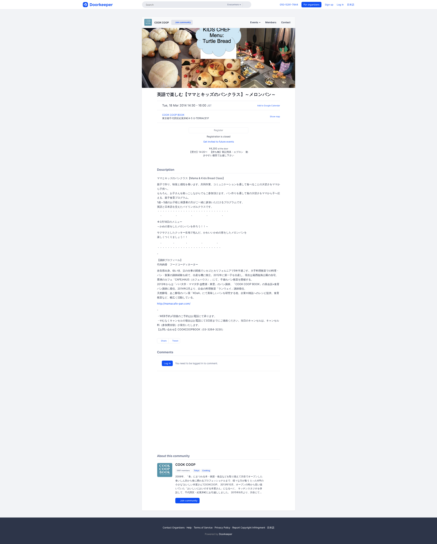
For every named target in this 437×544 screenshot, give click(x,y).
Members (270, 22)
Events (254, 22)
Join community (183, 22)
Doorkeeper (225, 534)
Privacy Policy (222, 527)
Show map (275, 116)
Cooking (206, 470)
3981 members (183, 470)
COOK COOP (161, 22)
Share (163, 340)
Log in (340, 4)
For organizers (311, 4)
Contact (285, 22)
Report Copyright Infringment (248, 527)
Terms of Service (203, 527)
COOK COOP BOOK (173, 114)
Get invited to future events (218, 141)
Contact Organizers (174, 527)
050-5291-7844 (289, 4)
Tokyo (196, 470)
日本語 (350, 4)
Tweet (175, 340)
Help (189, 527)
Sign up (329, 4)
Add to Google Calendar (268, 105)
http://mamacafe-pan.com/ (173, 303)
